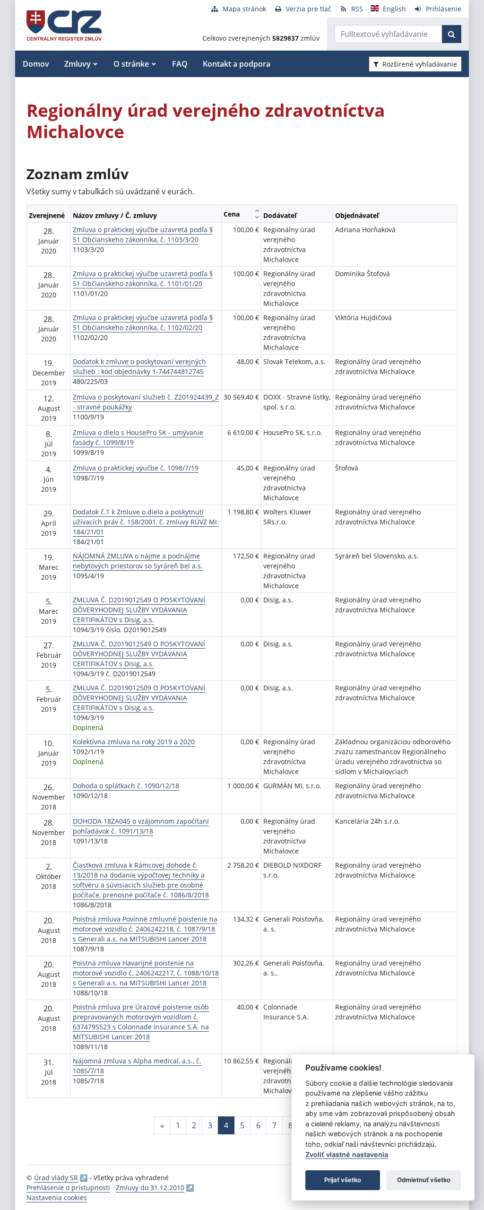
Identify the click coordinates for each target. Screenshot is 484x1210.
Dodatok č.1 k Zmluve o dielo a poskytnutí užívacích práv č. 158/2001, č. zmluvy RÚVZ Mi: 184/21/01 (146, 521)
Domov (36, 64)
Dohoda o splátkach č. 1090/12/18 (126, 785)
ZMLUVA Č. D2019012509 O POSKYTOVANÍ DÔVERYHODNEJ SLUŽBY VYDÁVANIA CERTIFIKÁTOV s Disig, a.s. (139, 697)
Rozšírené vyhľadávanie (419, 64)
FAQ (180, 64)
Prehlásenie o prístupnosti (68, 1187)
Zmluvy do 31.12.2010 (150, 1187)
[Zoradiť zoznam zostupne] (257, 217)
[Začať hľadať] (451, 34)
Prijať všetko (342, 1180)
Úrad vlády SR (56, 1177)
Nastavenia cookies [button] (56, 1197)
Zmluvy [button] (77, 64)
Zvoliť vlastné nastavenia (346, 1154)
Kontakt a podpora (236, 64)
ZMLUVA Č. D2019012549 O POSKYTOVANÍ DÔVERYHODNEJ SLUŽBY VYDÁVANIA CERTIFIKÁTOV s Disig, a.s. (139, 609)
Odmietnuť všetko (423, 1180)
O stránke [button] (131, 64)
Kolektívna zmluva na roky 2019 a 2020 (134, 741)
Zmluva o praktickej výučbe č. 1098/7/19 (136, 467)
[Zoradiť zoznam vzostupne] (257, 210)
